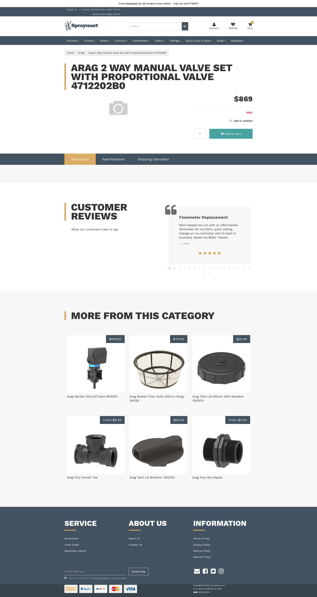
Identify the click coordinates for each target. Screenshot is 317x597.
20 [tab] (209, 272)
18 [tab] (249, 268)
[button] (241, 120)
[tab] (80, 159)
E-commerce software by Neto (207, 589)
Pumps (89, 40)
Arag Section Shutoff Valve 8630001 (92, 396)
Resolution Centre (75, 550)
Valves (104, 40)
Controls (120, 40)
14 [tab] (229, 268)
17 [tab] (244, 268)
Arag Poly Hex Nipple (207, 477)
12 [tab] (219, 268)
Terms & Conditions (100, 578)
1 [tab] (164, 268)
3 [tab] (174, 268)
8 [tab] (199, 268)
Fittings (175, 40)
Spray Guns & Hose (198, 40)
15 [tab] (234, 268)
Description (80, 159)
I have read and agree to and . (97, 578)
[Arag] (249, 112)
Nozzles (72, 40)
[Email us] (197, 570)
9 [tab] (204, 268)
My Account (71, 538)
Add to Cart (232, 133)
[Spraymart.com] (81, 26)
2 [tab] (169, 268)
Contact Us (135, 544)
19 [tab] (204, 272)
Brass (221, 40)
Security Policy (202, 557)
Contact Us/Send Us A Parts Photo (101, 9)
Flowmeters (140, 40)
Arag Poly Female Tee (82, 477)
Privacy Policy (201, 544)
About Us (72, 9)
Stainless (237, 40)
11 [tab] (214, 268)
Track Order (71, 544)
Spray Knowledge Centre (106, 14)
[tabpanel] (189, 234)
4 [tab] (179, 268)
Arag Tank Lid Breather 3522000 (152, 477)
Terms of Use (201, 538)
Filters (159, 40)
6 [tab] (189, 268)
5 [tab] (184, 268)
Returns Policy (202, 550)
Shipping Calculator (153, 159)
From (112, 420)
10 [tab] (209, 268)
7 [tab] (194, 268)
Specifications (113, 159)
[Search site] (185, 26)
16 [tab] (239, 268)
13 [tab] (224, 268)
